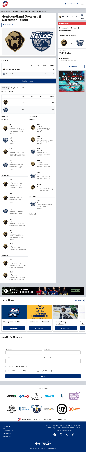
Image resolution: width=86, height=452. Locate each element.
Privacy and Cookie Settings (64, 430)
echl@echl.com (7, 436)
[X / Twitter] (66, 434)
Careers (78, 427)
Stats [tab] (22, 88)
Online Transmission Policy (73, 425)
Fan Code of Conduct (58, 425)
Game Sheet (9, 25)
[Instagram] (60, 434)
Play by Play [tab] (15, 88)
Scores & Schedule (73, 4)
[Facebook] (54, 434)
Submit (43, 376)
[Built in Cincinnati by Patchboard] (43, 443)
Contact (48, 425)
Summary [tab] (5, 88)
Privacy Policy (51, 427)
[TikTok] (73, 434)
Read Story (14, 328)
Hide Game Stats (27, 81)
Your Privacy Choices (68, 427)
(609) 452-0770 (7, 434)
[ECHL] (5, 4)
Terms (58, 427)
